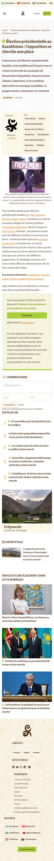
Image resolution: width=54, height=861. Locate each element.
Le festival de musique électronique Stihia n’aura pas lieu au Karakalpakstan (29, 435)
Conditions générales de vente (25, 808)
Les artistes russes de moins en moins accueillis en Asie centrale (28, 448)
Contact (17, 804)
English (27, 753)
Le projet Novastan (21, 784)
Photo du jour (9, 492)
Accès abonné (30, 119)
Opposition (29, 145)
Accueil (5, 30)
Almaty (42, 119)
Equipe (16, 792)
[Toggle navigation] (4, 13)
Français (16, 753)
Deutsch (36, 753)
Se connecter (28, 322)
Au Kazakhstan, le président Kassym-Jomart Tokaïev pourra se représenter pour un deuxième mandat (26, 708)
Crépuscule (13, 526)
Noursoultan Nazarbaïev (34, 140)
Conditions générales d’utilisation (27, 812)
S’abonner (47, 13)
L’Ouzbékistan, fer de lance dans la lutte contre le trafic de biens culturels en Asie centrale (30, 477)
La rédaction (11, 138)
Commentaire (9, 405)
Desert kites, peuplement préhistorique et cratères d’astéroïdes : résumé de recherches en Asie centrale (30, 461)
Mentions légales (20, 800)
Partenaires (18, 796)
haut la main (8, 231)
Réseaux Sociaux (31, 151)
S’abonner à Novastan (22, 780)
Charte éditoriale (20, 788)
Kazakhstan (8, 98)
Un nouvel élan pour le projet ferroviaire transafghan (29, 423)
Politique (40, 145)
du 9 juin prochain (35, 215)
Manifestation (43, 135)
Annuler (21, 405)
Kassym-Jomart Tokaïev (34, 129)
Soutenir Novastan (27, 849)
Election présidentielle (34, 124)
